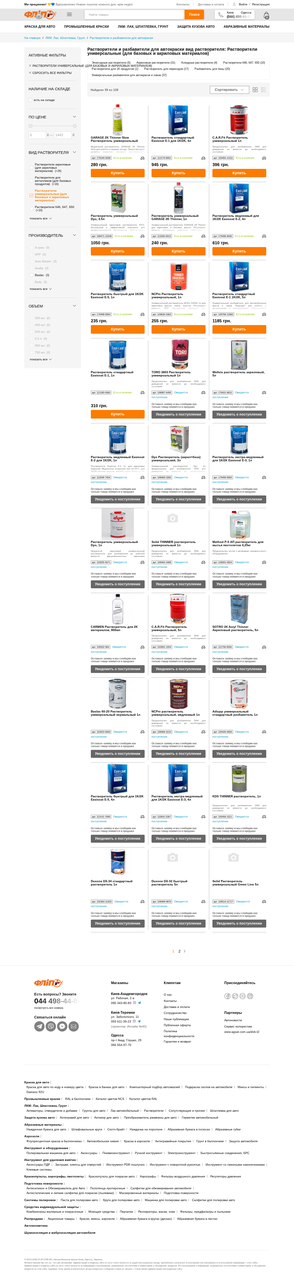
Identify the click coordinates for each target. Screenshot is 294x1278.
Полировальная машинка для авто (51, 1153)
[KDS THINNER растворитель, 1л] (239, 779)
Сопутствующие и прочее (187, 1110)
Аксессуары (89, 1153)
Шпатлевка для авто (224, 1110)
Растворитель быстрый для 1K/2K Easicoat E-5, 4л (117, 798)
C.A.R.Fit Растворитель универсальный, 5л (169, 628)
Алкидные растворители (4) (199, 62)
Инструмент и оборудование (47, 1148)
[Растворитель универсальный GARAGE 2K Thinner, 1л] (178, 198)
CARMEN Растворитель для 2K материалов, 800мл (114, 628)
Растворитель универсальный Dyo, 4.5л (114, 217)
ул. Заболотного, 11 (125, 1016)
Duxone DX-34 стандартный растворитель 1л (112, 883)
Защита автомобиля (243, 1141)
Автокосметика (36, 1225)
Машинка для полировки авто (166, 1200)
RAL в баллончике (78, 1099)
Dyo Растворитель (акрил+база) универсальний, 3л (176, 459)
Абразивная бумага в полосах (189, 1129)
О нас (168, 994)
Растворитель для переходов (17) (166, 68)
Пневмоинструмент (116, 1153)
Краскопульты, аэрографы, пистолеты (55, 1176)
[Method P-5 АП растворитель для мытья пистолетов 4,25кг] (239, 524)
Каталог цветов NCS (110, 1099)
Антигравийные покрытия (173, 1141)
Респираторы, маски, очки (156, 1211)
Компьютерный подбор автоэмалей (155, 1087)
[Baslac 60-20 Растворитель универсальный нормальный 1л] (118, 694)
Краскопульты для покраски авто (112, 1176)
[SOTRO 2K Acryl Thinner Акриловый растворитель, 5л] (239, 609)
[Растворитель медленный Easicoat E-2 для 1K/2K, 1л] (118, 439)
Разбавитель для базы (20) (212, 68)
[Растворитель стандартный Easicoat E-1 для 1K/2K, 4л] (178, 120)
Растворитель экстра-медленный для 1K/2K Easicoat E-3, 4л (177, 798)
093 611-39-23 (121, 1021)
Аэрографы (148, 1176)
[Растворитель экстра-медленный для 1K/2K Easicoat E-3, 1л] (239, 439)
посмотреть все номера (48, 1007)
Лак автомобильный (125, 1110)
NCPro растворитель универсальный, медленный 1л (176, 713)
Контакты (182, 4)
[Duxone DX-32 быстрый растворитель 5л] (178, 863)
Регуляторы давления (225, 1176)
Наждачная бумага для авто (46, 1129)
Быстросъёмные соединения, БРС (225, 1153)
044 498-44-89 (58, 1001)
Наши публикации (176, 1019)
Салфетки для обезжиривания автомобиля (160, 1188)
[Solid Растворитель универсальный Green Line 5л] (239, 863)
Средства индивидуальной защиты (52, 1207)
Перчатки (126, 1211)
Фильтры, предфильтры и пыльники (205, 1211)
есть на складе (44, 100)
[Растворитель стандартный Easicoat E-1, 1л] (118, 354)
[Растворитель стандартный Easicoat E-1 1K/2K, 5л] (239, 276)
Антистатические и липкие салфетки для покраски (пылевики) (70, 1193)
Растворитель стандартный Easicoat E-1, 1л (112, 374)
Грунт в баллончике (210, 1141)
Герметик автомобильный (200, 1117)
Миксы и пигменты (251, 1087)
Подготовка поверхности (44, 1183)
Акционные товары (61, 1218)
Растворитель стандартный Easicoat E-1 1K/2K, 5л (233, 295)
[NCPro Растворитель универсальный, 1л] (178, 276)
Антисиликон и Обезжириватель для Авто (55, 1188)
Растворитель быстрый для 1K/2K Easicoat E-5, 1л (117, 295)
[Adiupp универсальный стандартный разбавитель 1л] (239, 694)
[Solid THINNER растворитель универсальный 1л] (178, 524)
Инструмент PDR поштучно (125, 1164)
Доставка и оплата (211, 4)
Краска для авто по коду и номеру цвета (55, 1087)
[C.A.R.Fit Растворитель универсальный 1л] (239, 120)
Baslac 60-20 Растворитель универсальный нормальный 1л (115, 713)
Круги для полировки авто (121, 1200)
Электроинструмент (181, 1153)
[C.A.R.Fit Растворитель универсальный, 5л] (178, 609)
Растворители (154, 1110)
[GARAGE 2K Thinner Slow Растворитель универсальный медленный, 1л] (118, 120)
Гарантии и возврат (177, 1041)
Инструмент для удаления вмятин (51, 1160)
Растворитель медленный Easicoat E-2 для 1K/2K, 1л (117, 459)
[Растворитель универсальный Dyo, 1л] (118, 524)
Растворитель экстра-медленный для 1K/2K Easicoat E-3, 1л (238, 459)
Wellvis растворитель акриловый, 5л (238, 374)
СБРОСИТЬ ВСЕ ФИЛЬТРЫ (51, 73)
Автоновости (233, 1020)
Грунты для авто (93, 1110)
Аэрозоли (32, 1136)
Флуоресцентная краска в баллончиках (54, 1141)
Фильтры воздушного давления (183, 1176)
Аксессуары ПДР (38, 1164)
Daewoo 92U (35, 1092)
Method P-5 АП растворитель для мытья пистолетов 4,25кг (237, 543)
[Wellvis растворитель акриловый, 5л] (239, 354)
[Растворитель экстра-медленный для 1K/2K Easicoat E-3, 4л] (178, 779)
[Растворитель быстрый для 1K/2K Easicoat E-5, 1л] (118, 276)
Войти (243, 4)
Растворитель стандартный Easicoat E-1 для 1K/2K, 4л (173, 139)
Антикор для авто (106, 1117)
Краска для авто (40, 26)
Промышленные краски (86, 26)
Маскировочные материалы (139, 1193)
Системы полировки (41, 1200)
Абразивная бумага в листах (197, 1218)
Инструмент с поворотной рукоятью (175, 1164)
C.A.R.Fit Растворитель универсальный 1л (230, 139)
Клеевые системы (39, 1169)
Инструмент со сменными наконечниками (235, 1164)
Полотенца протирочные (107, 1188)
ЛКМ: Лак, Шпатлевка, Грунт (143, 26)
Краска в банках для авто (106, 1087)
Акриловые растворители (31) (155, 62)
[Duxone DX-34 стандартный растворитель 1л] (118, 863)
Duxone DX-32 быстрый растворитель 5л (169, 883)
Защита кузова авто (196, 26)
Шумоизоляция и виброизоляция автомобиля (59, 1232)
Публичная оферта (177, 1025)
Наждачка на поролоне (146, 1129)
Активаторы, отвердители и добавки (51, 1110)
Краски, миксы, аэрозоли (97, 1218)
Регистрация (261, 4)
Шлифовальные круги (86, 1129)
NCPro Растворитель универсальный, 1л (167, 295)
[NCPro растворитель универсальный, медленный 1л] (178, 694)
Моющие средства (101, 1211)
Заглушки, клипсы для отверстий (78, 1164)
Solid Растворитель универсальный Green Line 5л (235, 883)
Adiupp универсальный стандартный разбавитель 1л (235, 713)
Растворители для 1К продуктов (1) (115, 68)
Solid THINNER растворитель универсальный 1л (174, 543)
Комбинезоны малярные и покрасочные (54, 1211)
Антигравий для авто (74, 1117)
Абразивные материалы (246, 26)
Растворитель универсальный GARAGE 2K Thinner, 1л (175, 217)
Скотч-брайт (116, 1129)
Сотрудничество (175, 1013)
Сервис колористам (238, 1026)
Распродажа (34, 1218)
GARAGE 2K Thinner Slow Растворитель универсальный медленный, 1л (114, 139)
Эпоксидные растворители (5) (111, 62)
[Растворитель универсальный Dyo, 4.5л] (118, 198)
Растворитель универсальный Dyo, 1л (114, 543)
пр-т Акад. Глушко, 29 (126, 1040)
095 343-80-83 (121, 1003)
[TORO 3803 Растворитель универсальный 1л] (178, 354)
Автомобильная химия (103, 1141)
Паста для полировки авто (79, 1200)
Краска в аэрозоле (137, 1141)
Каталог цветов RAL (143, 1099)
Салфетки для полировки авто (213, 1200)
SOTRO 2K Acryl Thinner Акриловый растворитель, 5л (235, 628)
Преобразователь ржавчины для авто (150, 1117)
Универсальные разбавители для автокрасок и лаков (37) (129, 75)
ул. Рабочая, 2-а (122, 998)
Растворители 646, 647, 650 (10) (244, 62)
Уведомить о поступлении (178, 414)
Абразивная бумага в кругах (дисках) (146, 1218)
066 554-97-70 (121, 1045)
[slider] (30, 126)
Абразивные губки (228, 1129)
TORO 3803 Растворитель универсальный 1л (171, 374)
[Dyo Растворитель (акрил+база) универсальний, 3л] (178, 439)
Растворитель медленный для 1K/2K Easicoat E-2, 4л (235, 217)
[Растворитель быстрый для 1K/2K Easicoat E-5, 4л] (118, 779)
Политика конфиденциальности (179, 1033)
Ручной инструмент (148, 1153)
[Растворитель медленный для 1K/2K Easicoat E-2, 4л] (239, 198)
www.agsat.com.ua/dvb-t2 (241, 1031)
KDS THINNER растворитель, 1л (236, 796)
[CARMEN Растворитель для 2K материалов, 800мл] (118, 609)
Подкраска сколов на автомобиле (208, 1087)
